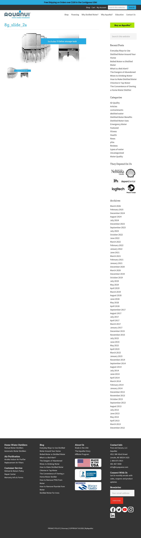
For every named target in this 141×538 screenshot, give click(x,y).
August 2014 (115, 366)
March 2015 (115, 352)
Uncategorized (117, 152)
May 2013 (114, 417)
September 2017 (118, 309)
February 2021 (116, 259)
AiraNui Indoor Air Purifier (15, 459)
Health (113, 135)
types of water (117, 149)
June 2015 (114, 341)
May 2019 (114, 284)
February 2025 (116, 209)
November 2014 (117, 359)
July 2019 (114, 281)
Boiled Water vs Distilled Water (52, 454)
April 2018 (114, 306)
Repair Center (10, 474)
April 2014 (114, 377)
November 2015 (117, 334)
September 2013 (118, 402)
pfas (112, 142)
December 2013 (117, 392)
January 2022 (116, 248)
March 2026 (115, 206)
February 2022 (116, 245)
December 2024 (117, 213)
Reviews (114, 145)
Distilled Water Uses (119, 120)
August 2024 (115, 216)
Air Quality (115, 102)
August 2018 (115, 295)
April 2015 (114, 349)
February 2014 (116, 384)
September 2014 (118, 363)
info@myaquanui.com (119, 467)
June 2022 (114, 238)
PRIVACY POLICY (54, 528)
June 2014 (114, 374)
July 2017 (114, 316)
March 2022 (115, 241)
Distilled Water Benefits (121, 117)
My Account (101, 7)
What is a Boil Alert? (119, 68)
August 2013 (115, 406)
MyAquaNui (89, 528)
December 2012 (117, 427)
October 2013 (116, 399)
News (112, 138)
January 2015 (116, 356)
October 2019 (116, 277)
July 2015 (114, 338)
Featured (114, 127)
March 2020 (115, 270)
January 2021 (116, 263)
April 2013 (114, 420)
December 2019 (117, 273)
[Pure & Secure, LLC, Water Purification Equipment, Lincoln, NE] (88, 474)
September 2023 (118, 227)
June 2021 (114, 252)
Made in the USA (81, 448)
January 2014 (116, 388)
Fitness (113, 131)
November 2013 (117, 395)
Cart (93, 7)
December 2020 (117, 266)
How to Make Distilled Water (123, 79)
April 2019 (114, 288)
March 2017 (115, 324)
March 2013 (115, 424)
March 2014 (115, 381)
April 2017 (114, 320)
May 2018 (114, 302)
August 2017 (115, 313)
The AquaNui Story (82, 451)
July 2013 (114, 409)
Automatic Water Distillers (15, 451)
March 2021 (115, 256)
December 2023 (117, 223)
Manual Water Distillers (13, 448)
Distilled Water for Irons (49, 493)
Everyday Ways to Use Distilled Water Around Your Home (123, 54)
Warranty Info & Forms (13, 477)
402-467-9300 (115, 464)
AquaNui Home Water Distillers (20, 14)
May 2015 (114, 345)
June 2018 (114, 299)
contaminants (116, 110)
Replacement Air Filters (14, 462)
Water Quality (116, 156)
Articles (113, 106)
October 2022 (116, 234)
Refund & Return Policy (14, 471)
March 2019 (115, 291)
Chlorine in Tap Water (120, 82)
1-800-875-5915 (116, 460)
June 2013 (114, 413)
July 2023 (114, 231)
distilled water (116, 113)
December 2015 (117, 331)
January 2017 (116, 327)
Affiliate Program (82, 454)
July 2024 (114, 220)
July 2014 (114, 370)
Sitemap (64, 528)
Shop (88, 7)
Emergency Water (118, 124)
